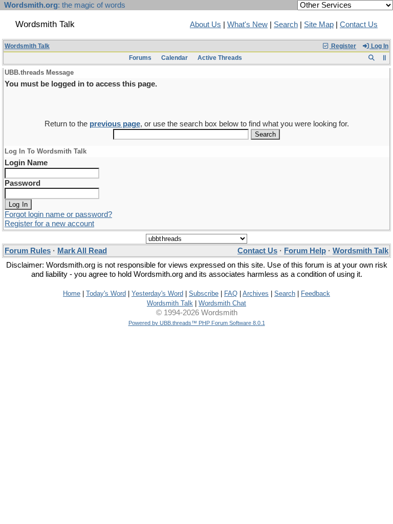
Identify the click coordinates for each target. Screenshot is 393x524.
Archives (256, 293)
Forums (140, 57)
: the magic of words (64, 5)
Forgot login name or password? (58, 214)
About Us (205, 24)
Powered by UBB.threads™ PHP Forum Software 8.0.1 (196, 323)
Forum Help (305, 251)
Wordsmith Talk (27, 46)
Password (22, 183)
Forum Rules (28, 251)
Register (343, 46)
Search (286, 24)
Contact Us (359, 24)
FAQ (230, 293)
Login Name (26, 163)
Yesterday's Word (157, 293)
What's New (247, 24)
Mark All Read (82, 251)
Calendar (174, 57)
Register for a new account (49, 224)
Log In (378, 46)
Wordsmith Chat (222, 303)
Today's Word (106, 293)
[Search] (371, 57)
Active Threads (220, 57)
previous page (115, 124)
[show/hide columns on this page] (384, 58)
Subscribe (204, 293)
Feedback (315, 293)
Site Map (319, 24)
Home (71, 293)
